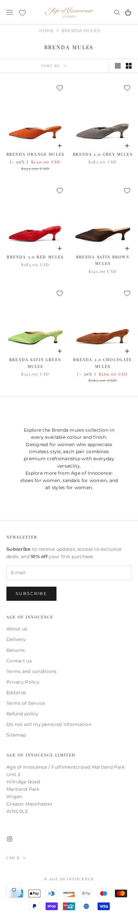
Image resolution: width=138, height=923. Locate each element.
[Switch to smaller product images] (129, 66)
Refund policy (22, 714)
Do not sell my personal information (48, 724)
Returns (15, 650)
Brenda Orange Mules (35, 154)
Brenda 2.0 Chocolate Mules (102, 362)
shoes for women (40, 480)
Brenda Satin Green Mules (35, 362)
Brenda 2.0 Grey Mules (102, 154)
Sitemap (16, 735)
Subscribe (31, 593)
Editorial (16, 692)
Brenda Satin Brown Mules (103, 260)
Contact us (19, 661)
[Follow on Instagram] (9, 839)
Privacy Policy (22, 682)
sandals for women (85, 480)
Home (46, 30)
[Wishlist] (22, 13)
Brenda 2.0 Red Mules (35, 256)
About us (16, 629)
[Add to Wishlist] (59, 88)
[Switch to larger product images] (118, 66)
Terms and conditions (31, 671)
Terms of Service (25, 703)
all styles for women (68, 487)
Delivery (16, 639)
